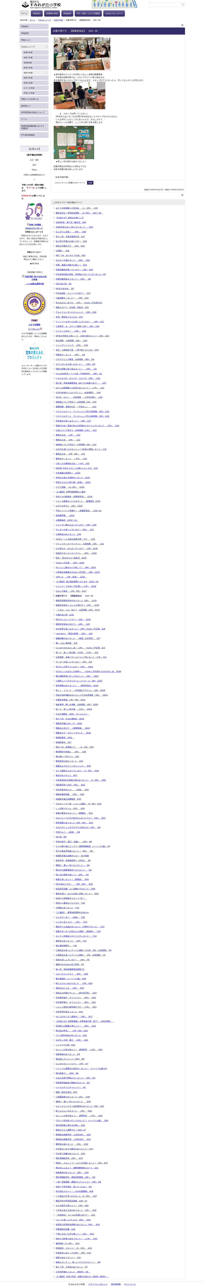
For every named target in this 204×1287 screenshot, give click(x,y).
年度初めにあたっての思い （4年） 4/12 (73, 1253)
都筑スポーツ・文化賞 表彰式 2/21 (72, 307)
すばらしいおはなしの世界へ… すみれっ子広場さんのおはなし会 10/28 (88, 671)
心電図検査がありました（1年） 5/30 (73, 1097)
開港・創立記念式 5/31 (66, 1092)
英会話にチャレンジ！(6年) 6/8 (70, 1059)
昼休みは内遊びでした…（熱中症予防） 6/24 (76, 993)
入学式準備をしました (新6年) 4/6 (73, 1272)
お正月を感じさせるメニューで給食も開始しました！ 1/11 (81, 449)
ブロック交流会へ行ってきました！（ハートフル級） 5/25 (82, 1120)
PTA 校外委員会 (28, 135)
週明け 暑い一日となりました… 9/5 (73, 865)
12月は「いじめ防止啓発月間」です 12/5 (75, 539)
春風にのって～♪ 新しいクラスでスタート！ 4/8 (78, 1262)
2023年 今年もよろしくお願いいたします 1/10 (77, 468)
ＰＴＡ (24, 119)
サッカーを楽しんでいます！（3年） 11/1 (74, 662)
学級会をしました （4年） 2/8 (70, 355)
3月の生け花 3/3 (63, 284)
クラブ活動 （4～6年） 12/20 (70, 487)
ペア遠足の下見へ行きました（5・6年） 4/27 (76, 1196)
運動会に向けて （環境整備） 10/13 (73, 728)
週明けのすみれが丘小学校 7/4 (70, 964)
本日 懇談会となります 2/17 (69, 317)
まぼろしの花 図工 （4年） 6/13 (72, 1040)
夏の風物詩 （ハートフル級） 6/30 (71, 979)
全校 (90, 183)
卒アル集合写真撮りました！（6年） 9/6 (75, 851)
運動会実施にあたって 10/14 (69, 723)
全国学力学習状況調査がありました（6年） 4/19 (78, 1224)
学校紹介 (37, 13)
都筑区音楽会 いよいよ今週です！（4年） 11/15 (77, 605)
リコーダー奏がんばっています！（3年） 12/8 (76, 525)
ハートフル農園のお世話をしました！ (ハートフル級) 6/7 (81, 1068)
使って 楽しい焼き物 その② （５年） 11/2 (77, 652)
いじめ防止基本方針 (34, 284)
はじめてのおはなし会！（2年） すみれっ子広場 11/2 (80, 648)
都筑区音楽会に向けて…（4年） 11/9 (73, 624)
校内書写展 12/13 (65, 515)
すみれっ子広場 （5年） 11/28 (70, 563)
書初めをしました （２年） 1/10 (71, 459)
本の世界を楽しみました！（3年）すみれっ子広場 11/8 (80, 629)
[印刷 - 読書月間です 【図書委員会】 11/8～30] (182, 25)
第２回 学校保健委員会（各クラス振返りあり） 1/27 (81, 383)
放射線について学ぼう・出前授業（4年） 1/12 (76, 444)
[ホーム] (84, 4)
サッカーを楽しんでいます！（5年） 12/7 (75, 529)
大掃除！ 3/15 (62, 251)
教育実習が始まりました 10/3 (69, 761)
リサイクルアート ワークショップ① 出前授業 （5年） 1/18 (82, 416)
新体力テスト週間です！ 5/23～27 (71, 1130)
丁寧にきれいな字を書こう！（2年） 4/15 (75, 1234)
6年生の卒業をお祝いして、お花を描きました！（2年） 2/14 (82, 336)
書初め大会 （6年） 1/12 (68, 440)
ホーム (24, 13)
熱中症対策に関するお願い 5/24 (70, 1125)
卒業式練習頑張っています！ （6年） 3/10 (74, 270)
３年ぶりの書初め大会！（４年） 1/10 (72, 463)
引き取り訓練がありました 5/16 (70, 1153)
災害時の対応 (52, 13)
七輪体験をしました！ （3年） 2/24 (72, 298)
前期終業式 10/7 (63, 742)
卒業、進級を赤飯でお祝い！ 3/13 (71, 265)
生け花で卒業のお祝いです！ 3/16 (71, 241)
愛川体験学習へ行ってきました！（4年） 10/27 (77, 676)
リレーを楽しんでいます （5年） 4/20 (73, 1220)
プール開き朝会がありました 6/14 (71, 1035)
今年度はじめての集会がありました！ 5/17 (74, 1149)
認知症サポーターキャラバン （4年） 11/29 (76, 553)
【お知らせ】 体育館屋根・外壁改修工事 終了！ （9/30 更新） (85, 1021)
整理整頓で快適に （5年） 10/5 (71, 752)
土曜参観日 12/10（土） (67, 520)
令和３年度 (28, 78)
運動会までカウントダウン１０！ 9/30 (73, 766)
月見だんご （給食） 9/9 (68, 832)
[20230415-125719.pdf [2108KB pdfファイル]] (41, 329)
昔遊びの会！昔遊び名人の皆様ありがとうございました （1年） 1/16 (87, 425)
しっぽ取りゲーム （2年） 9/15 (70, 808)
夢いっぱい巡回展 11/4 (66, 643)
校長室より (26, 106)
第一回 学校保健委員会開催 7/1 (70, 969)
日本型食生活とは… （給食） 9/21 (72, 790)
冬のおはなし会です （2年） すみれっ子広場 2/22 (79, 303)
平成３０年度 (29, 93)
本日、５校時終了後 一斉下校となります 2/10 (77, 350)
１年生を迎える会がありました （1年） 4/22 (76, 1210)
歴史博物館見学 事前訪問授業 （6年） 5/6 (75, 1177)
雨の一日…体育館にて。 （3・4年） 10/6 (75, 747)
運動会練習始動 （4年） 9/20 (70, 794)
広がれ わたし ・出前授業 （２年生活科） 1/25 (79, 397)
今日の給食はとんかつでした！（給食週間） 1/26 (78, 392)
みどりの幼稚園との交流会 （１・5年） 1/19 (77, 208)
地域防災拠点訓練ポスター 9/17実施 (72, 856)
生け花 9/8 (61, 837)
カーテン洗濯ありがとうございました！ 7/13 (76, 936)
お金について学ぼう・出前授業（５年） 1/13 (76, 430)
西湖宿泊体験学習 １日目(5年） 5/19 (73, 1139)
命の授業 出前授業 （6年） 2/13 (71, 340)
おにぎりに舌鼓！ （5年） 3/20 (71, 232)
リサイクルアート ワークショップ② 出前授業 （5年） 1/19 (82, 411)
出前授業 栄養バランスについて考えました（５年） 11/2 (81, 657)
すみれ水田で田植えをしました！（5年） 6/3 (75, 1078)
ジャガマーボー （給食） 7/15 (70, 917)
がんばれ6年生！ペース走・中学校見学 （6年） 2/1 (79, 373)
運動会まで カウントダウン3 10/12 (73, 733)
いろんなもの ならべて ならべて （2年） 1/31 (78, 378)
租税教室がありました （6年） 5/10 (72, 1172)
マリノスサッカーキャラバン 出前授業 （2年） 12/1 (80, 544)
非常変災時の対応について (32, 112)
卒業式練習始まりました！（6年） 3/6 (73, 279)
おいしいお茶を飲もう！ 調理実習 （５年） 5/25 (79, 1049)
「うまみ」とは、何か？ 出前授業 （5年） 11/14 (78, 610)
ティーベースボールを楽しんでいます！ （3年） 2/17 (80, 322)
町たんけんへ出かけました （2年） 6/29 (74, 983)
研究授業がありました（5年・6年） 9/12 (74, 823)
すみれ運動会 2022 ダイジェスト (72, 714)
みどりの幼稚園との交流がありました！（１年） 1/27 (80, 388)
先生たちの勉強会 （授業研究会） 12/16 (74, 496)
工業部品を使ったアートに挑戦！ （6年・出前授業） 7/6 (80, 955)
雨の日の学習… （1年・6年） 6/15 (72, 1031)
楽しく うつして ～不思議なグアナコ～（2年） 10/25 (80, 690)
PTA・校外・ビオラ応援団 (88, 13)
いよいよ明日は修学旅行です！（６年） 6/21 (76, 1007)
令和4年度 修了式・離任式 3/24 (71, 222)
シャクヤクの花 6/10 (65, 1045)
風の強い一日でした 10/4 (67, 756)
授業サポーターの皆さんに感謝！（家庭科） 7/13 (78, 931)
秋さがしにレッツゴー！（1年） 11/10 (73, 619)
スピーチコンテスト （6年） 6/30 (72, 974)
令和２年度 (28, 83)
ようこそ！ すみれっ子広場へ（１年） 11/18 (76, 586)
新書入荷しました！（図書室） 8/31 (72, 879)
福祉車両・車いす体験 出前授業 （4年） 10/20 (77, 704)
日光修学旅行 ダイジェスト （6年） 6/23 (76, 997)
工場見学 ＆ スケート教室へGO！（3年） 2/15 (77, 326)
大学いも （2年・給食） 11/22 (71, 577)
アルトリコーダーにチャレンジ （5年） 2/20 (76, 312)
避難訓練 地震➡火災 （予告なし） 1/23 (76, 407)
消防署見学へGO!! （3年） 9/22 (70, 785)
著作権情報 (116, 1284)
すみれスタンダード (114, 13)
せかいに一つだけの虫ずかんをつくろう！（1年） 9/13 (80, 818)
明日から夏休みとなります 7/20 (70, 903)
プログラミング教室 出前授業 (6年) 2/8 (75, 359)
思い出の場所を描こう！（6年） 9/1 (72, 875)
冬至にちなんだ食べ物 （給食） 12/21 (73, 482)
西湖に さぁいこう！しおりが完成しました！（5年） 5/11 (82, 1163)
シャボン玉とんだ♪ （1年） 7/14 (71, 922)
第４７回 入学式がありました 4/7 (72, 1267)
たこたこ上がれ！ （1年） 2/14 (71, 331)
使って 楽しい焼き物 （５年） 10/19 (74, 709)
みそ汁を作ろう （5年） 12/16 (69, 506)
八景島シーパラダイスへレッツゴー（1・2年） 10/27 (79, 681)
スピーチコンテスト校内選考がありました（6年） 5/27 (80, 1106)
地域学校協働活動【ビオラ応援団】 (32, 127)
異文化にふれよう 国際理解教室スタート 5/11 (77, 1168)
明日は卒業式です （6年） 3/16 (70, 246)
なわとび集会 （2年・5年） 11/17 (71, 591)
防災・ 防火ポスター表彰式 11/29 (71, 558)
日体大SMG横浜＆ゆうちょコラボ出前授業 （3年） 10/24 (82, 695)
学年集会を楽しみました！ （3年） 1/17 (73, 421)
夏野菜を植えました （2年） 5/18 (72, 1144)
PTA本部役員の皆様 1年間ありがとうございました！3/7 (81, 274)
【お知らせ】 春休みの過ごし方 (70, 218)
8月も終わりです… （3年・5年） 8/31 (74, 884)
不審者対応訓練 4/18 (65, 1229)
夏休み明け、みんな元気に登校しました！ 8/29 (77, 894)
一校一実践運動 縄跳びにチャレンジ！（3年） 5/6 (78, 1182)
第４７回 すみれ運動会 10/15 (70, 719)
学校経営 (67, 13)
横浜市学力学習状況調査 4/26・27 (71, 1201)
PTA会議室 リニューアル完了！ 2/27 (73, 293)
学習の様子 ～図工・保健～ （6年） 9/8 (74, 842)
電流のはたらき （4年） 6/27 (70, 988)
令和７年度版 (36, 225)
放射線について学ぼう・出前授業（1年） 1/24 (76, 402)
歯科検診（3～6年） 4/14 (67, 1243)
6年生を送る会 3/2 (65, 288)
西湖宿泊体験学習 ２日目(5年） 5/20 (73, 1135)
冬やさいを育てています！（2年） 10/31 (74, 667)
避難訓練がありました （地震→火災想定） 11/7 (78, 638)
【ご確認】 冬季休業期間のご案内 (70, 492)
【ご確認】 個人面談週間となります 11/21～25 (77, 581)
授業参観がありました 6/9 (68, 1054)
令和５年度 (28, 68)
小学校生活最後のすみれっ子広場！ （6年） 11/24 (78, 572)
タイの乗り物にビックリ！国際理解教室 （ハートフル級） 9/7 (83, 846)
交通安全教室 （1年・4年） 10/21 (70, 700)
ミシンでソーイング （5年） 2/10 (72, 345)
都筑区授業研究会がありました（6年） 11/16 (76, 600)
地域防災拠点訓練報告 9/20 (68, 799)
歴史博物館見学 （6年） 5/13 (69, 1158)
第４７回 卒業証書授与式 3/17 (70, 236)
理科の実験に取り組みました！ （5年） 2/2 (76, 369)
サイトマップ (130, 1284)
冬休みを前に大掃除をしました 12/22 (73, 477)
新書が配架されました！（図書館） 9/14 (74, 813)
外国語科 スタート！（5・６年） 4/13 (74, 1248)
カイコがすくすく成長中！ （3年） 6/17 (74, 1016)
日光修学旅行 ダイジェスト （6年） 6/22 (76, 1002)
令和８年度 (28, 52)
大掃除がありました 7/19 (67, 908)
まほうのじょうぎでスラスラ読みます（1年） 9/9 (78, 827)
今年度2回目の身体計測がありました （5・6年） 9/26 (81, 780)
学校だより (26, 40)
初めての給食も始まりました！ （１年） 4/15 (76, 1239)
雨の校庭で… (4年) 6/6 (67, 1073)
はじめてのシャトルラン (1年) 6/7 (72, 1064)
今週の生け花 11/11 (65, 615)
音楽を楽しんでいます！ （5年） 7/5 (72, 960)
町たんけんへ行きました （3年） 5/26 (74, 1111)
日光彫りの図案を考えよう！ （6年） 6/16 (76, 1026)
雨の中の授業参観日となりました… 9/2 (74, 870)
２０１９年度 (29, 88)
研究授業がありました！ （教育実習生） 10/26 (77, 685)
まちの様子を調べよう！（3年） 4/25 (72, 1205)
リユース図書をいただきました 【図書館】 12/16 (78, 501)
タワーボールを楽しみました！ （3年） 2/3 (75, 364)
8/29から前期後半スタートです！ (71, 898)
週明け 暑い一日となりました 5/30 (73, 1101)
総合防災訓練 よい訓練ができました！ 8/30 (75, 889)
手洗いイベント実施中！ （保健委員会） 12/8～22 (78, 511)
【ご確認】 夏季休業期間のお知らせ (72, 912)
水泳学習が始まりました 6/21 (69, 1012)
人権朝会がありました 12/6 (68, 534)
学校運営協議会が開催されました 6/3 (73, 1083)
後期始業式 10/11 (65, 737)
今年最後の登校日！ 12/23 (68, 473)
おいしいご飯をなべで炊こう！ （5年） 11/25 (76, 567)
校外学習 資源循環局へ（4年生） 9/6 (73, 860)
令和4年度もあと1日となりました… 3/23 (74, 227)
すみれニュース (44, 20)
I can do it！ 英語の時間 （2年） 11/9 (74, 633)
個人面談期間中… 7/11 (66, 946)
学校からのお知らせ (30, 99)
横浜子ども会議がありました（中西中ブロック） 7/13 (80, 927)
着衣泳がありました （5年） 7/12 (71, 941)
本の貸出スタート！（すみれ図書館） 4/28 (74, 1191)
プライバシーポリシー (98, 1284)
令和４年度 (58, 20)
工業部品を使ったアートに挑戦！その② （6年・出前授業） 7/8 (83, 950)
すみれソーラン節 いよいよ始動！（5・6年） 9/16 (78, 804)
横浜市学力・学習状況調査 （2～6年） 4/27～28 (79, 213)
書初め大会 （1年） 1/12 (68, 435)
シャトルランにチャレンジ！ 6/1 (71, 1087)
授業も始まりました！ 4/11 (68, 1257)
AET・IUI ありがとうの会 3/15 (70, 255)
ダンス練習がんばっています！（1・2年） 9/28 (77, 771)
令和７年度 (28, 58)
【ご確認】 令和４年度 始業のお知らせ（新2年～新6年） (82, 1276)
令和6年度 (28, 63)
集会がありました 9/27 (66, 775)
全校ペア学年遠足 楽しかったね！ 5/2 (74, 1187)
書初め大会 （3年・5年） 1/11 (70, 454)
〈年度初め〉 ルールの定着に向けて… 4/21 (75, 1215)
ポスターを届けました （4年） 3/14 (73, 260)
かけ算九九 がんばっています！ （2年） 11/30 (77, 548)
